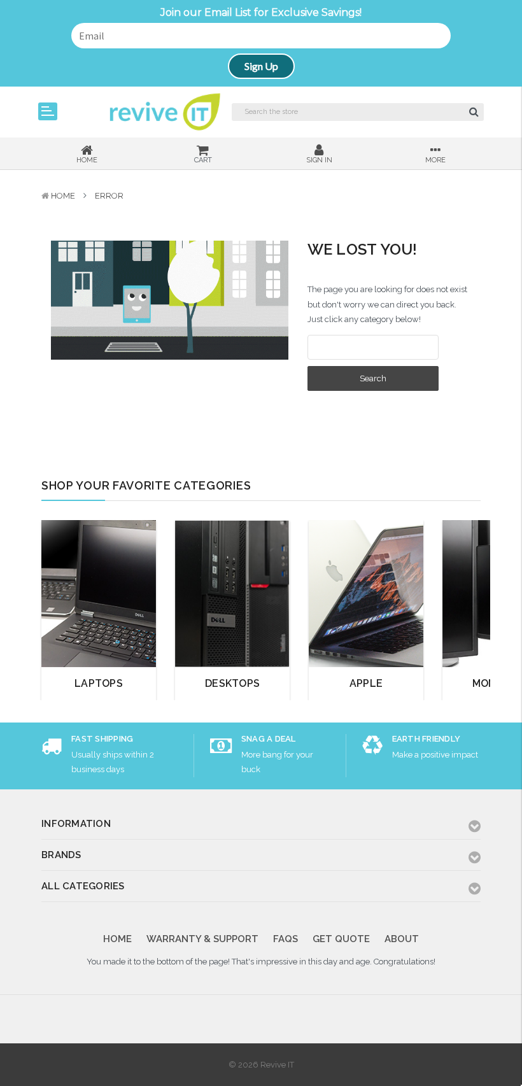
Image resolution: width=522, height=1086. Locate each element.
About (401, 939)
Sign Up (261, 66)
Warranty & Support (202, 939)
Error (109, 196)
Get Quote (341, 939)
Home (63, 196)
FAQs (285, 939)
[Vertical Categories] (47, 111)
